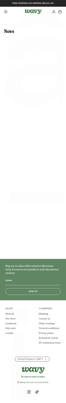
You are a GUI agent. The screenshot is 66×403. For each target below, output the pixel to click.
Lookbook (10, 323)
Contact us (44, 318)
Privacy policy (46, 333)
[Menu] (5, 11)
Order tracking (47, 323)
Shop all (9, 313)
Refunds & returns (48, 338)
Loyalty (9, 333)
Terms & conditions (49, 328)
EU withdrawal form (50, 342)
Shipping (43, 313)
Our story (10, 318)
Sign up (33, 291)
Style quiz (10, 328)
